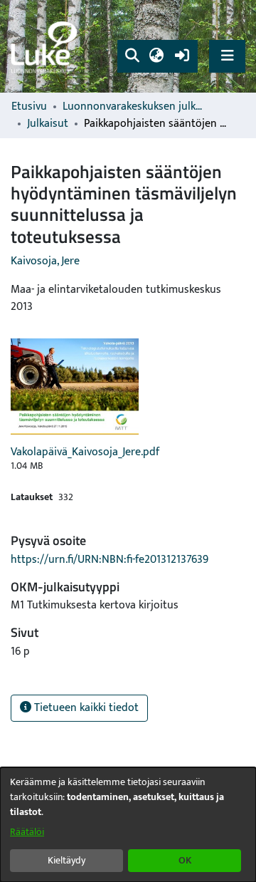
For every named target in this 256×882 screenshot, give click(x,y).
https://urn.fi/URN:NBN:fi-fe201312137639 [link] (109, 559)
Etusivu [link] (29, 106)
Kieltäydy (66, 860)
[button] (132, 56)
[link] (46, 46)
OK (184, 860)
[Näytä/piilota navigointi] (227, 56)
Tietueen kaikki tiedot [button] (85, 707)
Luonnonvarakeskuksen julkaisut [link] (134, 106)
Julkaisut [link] (47, 124)
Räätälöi (27, 831)
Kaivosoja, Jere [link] (45, 261)
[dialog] (128, 824)
